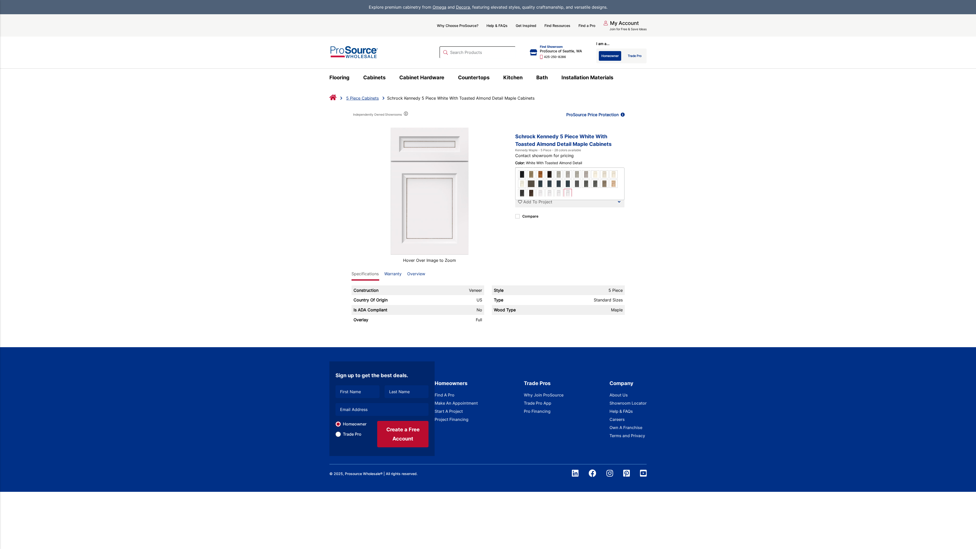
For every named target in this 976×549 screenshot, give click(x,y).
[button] (621, 23)
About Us (618, 395)
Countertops (474, 77)
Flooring (339, 77)
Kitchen (513, 77)
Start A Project (449, 411)
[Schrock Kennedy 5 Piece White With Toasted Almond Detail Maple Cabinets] (430, 191)
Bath (542, 77)
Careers (617, 419)
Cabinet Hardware (421, 77)
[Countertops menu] (492, 78)
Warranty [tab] (393, 273)
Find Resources (557, 25)
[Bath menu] (550, 78)
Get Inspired (526, 25)
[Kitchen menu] (525, 78)
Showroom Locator (628, 403)
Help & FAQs (497, 25)
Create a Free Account (403, 434)
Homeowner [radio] (610, 56)
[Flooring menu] (352, 78)
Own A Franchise (625, 427)
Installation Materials (587, 77)
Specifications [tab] (365, 273)
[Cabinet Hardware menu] (447, 78)
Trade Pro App (537, 403)
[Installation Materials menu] (616, 78)
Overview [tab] (416, 273)
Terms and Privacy (627, 435)
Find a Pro (586, 25)
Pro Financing (537, 411)
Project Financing (451, 419)
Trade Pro (352, 434)
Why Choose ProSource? (457, 25)
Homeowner (355, 423)
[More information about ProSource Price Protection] (622, 114)
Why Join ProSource (543, 395)
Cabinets (374, 77)
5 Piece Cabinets (362, 98)
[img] (405, 115)
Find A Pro (444, 395)
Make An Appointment (456, 403)
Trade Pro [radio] (635, 56)
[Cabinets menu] (388, 78)
